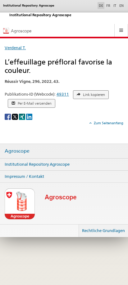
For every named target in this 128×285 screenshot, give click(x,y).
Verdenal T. (15, 47)
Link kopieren (93, 95)
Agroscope (17, 151)
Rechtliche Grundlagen (103, 230)
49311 (63, 94)
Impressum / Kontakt (24, 176)
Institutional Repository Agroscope (37, 164)
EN (121, 5)
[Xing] (22, 116)
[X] (15, 116)
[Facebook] (8, 116)
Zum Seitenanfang (108, 123)
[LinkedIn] (29, 116)
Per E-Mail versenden (34, 103)
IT (114, 5)
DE (101, 5)
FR (108, 5)
